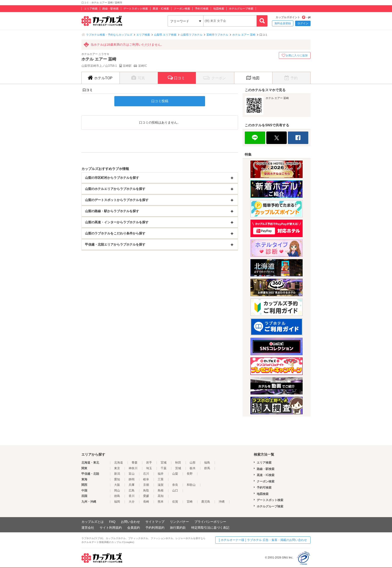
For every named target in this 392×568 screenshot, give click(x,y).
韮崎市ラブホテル (217, 34)
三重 (161, 479)
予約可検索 (201, 8)
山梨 (175, 473)
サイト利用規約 (111, 527)
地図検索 (218, 8)
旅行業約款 (178, 527)
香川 (132, 496)
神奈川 (133, 468)
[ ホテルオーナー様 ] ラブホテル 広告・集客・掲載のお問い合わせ (263, 540)
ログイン (302, 23)
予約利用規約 (154, 527)
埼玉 (149, 468)
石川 (146, 473)
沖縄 (222, 501)
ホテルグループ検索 (241, 8)
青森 (134, 462)
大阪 (117, 484)
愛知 (117, 479)
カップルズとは (92, 521)
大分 (132, 501)
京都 (146, 484)
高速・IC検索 (161, 8)
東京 (117, 468)
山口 (175, 490)
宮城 (164, 462)
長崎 (146, 501)
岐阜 (146, 479)
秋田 (178, 462)
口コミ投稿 (159, 101)
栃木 (193, 468)
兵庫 (132, 484)
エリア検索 (91, 8)
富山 (132, 473)
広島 (132, 490)
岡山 (117, 490)
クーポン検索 (182, 8)
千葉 (164, 468)
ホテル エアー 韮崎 (243, 34)
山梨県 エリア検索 (165, 34)
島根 (161, 490)
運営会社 (87, 527)
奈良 (175, 484)
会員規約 (133, 527)
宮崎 (190, 501)
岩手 (149, 462)
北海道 (118, 462)
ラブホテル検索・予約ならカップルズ (109, 34)
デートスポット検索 (135, 8)
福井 (161, 473)
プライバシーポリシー (210, 521)
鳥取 (146, 490)
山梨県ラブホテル (191, 34)
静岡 (132, 479)
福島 (207, 462)
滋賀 (161, 484)
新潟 (117, 473)
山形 (193, 462)
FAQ (112, 521)
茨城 (178, 468)
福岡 (117, 501)
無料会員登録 (282, 23)
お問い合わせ (130, 521)
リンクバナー (179, 521)
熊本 (161, 501)
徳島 (117, 496)
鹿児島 (205, 501)
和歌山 (191, 484)
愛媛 (146, 496)
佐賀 (175, 501)
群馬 (207, 468)
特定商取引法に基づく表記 (210, 527)
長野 (190, 473)
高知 (161, 496)
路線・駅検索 (110, 8)
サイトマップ (154, 521)
